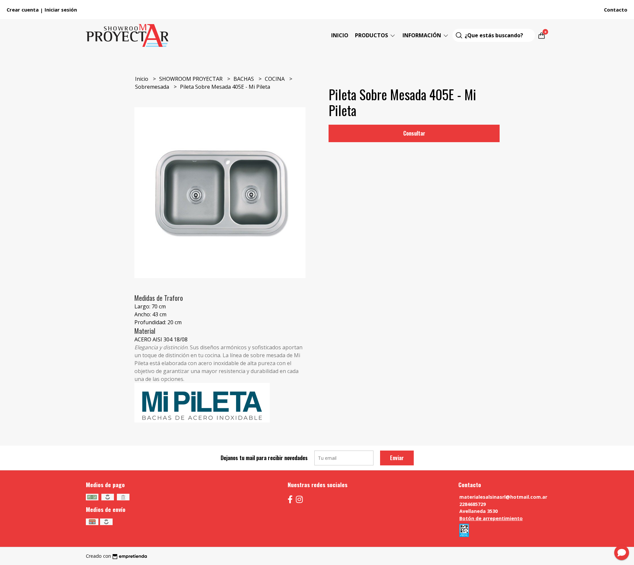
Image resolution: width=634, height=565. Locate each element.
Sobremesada (152, 86)
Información (422, 35)
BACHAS (244, 78)
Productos (372, 35)
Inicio (339, 35)
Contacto (615, 9)
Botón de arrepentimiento (491, 518)
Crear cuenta (23, 9)
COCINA (275, 78)
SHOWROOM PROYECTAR (191, 78)
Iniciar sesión (61, 9)
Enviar (397, 458)
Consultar (414, 133)
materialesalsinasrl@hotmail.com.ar (503, 497)
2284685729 (472, 504)
